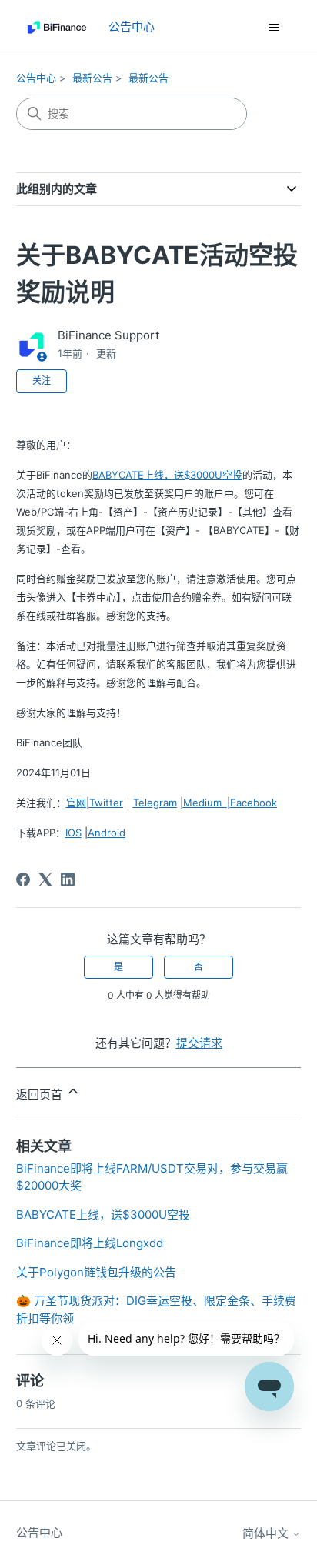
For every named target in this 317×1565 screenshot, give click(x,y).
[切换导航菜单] (273, 27)
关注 (41, 380)
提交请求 (199, 1043)
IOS (73, 832)
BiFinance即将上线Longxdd (89, 1243)
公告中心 (36, 78)
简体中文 (267, 1533)
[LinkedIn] (68, 879)
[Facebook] (23, 879)
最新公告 (92, 78)
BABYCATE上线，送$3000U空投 (103, 1214)
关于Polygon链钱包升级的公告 (96, 1272)
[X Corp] (45, 879)
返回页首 (40, 1094)
